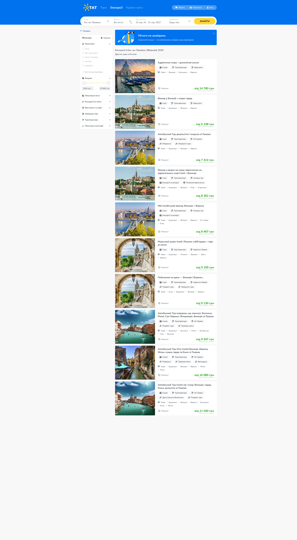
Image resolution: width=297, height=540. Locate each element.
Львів (163, 72)
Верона (194, 72)
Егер (192, 187)
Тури (103, 7)
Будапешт (173, 108)
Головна (86, 31)
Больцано (183, 72)
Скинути (106, 38)
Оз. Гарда (204, 220)
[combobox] (195, 7)
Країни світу (134, 7)
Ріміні (193, 331)
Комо (162, 370)
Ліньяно (184, 254)
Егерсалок (202, 187)
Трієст (203, 254)
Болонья (184, 331)
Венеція (172, 72)
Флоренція (204, 331)
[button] (195, 7)
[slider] (84, 83)
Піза (162, 334)
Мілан (202, 366)
